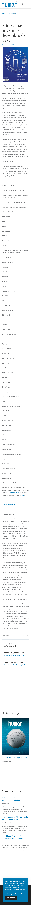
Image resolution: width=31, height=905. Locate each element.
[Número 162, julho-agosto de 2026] (15, 736)
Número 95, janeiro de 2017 (14, 652)
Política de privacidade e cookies (14, 894)
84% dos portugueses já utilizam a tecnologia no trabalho (15, 799)
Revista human (17, 44)
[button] (22, 4)
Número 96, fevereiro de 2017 (15, 662)
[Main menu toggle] (27, 4)
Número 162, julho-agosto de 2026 (15, 757)
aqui (23, 495)
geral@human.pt (15, 492)
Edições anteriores (8, 504)
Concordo (11, 898)
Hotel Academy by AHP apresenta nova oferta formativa (15, 818)
